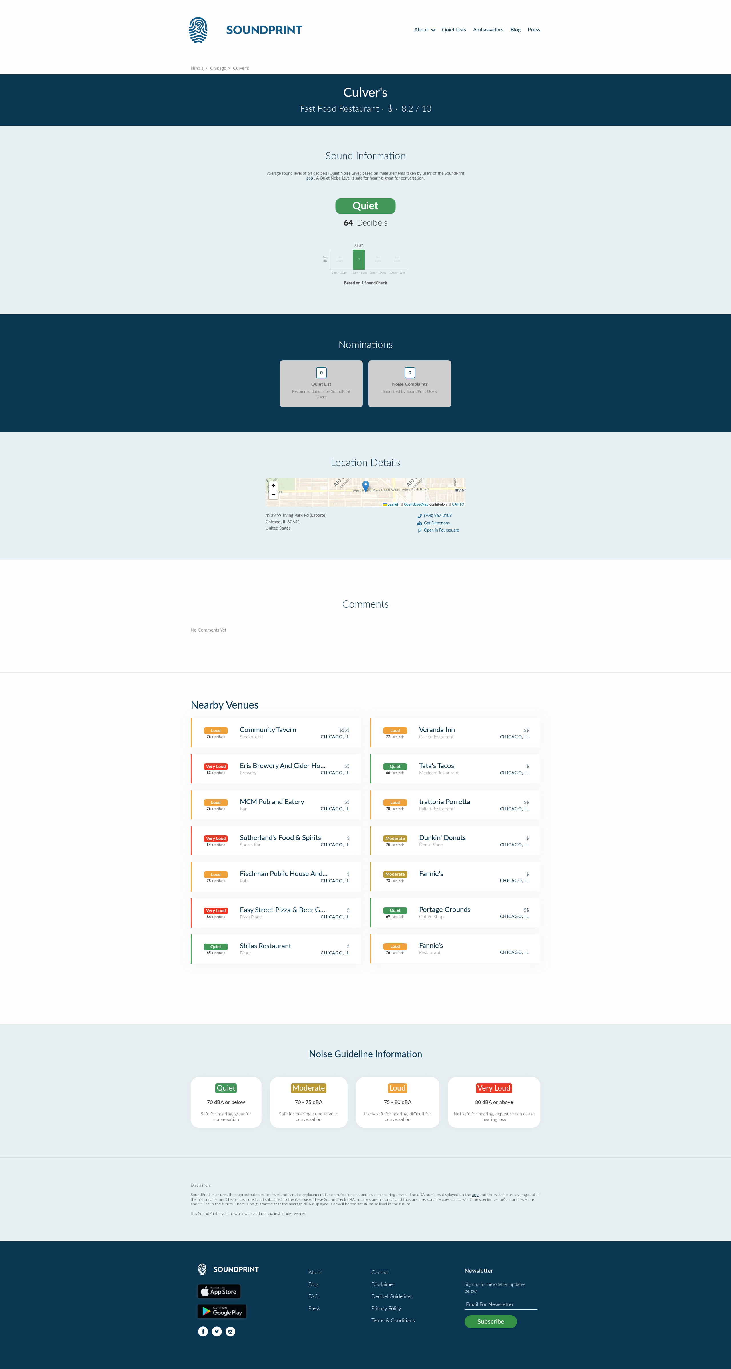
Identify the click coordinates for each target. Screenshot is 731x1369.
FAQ (313, 1296)
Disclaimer (382, 1284)
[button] (365, 486)
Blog (516, 30)
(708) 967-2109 (438, 516)
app (309, 178)
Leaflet (392, 504)
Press (534, 30)
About (421, 30)
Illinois (197, 68)
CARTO (458, 504)
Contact (380, 1272)
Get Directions (437, 523)
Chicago (218, 68)
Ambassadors (488, 30)
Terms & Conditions (393, 1320)
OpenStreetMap (416, 504)
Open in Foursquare (441, 530)
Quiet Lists (454, 30)
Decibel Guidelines (392, 1296)
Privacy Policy (386, 1308)
